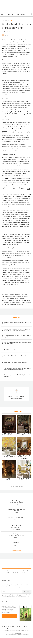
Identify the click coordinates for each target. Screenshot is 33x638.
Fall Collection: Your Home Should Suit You (24, 457)
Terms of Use (28, 594)
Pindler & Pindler (9, 282)
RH (9, 478)
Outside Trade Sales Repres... (16, 509)
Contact (13, 626)
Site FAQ (5, 628)
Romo (6, 240)
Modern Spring (9, 480)
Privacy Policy (19, 595)
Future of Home (12, 304)
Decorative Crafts (6, 244)
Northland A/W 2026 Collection (9, 434)
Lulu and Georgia (24, 455)
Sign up (17, 294)
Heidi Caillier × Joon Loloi (24, 434)
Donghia (27, 234)
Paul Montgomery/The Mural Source (9, 457)
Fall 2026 (24, 436)
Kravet (15, 141)
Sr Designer (16, 534)
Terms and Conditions (17, 630)
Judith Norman (20, 238)
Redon (9, 459)
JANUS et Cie (5, 178)
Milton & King (8, 433)
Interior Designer (16, 542)
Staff (7, 35)
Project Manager (16, 501)
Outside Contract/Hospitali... (17, 517)
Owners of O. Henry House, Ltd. (10, 159)
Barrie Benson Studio (24, 480)
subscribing (5, 300)
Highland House (24, 478)
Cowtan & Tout (13, 234)
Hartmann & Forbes (17, 169)
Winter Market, (20, 44)
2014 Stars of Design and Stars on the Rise (18, 196)
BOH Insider (27, 300)
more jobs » (16, 550)
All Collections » (16, 486)
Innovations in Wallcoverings (18, 280)
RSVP (28, 189)
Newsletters (23, 626)
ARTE (13, 251)
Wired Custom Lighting (12, 242)
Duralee (27, 137)
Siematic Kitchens (21, 240)
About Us (4, 626)
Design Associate (16, 526)
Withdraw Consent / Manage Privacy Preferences (17, 634)
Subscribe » (9, 616)
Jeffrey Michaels (22, 173)
